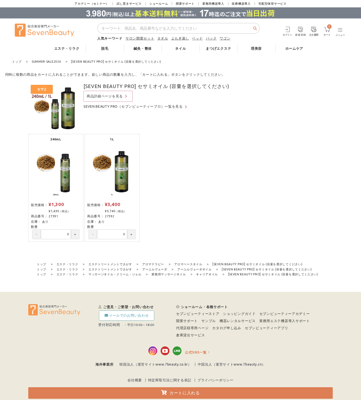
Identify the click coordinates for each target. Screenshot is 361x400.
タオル (162, 38)
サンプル (208, 321)
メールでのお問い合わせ (129, 315)
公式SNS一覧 (196, 352)
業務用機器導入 (213, 3)
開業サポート (185, 3)
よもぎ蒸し (180, 38)
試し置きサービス (129, 3)
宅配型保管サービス (272, 3)
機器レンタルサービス (238, 321)
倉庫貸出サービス (190, 335)
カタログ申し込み (226, 328)
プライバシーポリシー (215, 380)
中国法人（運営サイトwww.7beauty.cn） (232, 364)
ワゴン (225, 38)
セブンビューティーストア (197, 314)
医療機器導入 (241, 3)
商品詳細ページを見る (105, 96)
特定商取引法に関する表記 (169, 380)
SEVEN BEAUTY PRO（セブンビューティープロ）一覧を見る (133, 106)
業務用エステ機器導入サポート (284, 321)
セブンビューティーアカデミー (284, 314)
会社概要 (134, 380)
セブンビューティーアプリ (266, 328)
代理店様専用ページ (192, 328)
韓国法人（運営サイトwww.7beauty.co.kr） (155, 364)
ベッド (197, 38)
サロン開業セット (139, 38)
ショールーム (158, 3)
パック (211, 38)
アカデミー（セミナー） (91, 3)
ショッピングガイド (239, 314)
